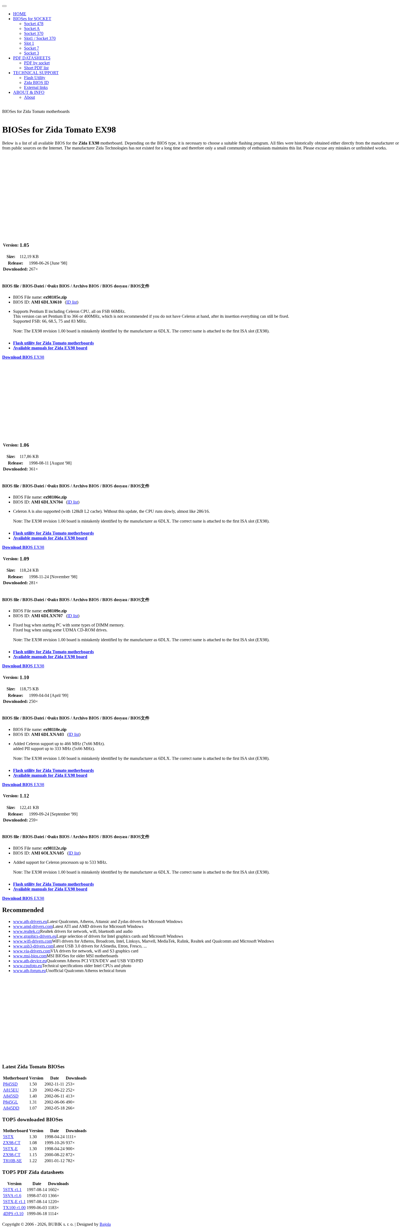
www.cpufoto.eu (27, 965)
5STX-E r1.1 (14, 1201)
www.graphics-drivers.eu (34, 936)
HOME (19, 13)
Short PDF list (36, 67)
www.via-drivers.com (31, 951)
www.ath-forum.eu (29, 970)
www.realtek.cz (26, 931)
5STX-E (10, 1148)
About (29, 97)
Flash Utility (34, 77)
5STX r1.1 (12, 1189)
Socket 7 (31, 48)
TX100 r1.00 (14, 1207)
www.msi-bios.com (30, 956)
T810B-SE (12, 1160)
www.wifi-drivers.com (32, 941)
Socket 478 (33, 23)
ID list (71, 302)
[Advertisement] (166, 193)
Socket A (32, 28)
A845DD (11, 1108)
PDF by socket (37, 63)
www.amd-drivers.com (33, 926)
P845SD (10, 1084)
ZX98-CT (11, 1142)
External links (36, 87)
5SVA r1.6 (12, 1195)
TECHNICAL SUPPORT (36, 72)
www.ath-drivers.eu (30, 921)
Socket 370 (33, 33)
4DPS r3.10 (13, 1213)
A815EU (11, 1090)
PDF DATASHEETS (31, 58)
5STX (8, 1136)
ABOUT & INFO (28, 92)
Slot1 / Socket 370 (40, 38)
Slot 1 (29, 43)
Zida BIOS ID (36, 82)
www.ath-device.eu (30, 960)
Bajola (105, 1224)
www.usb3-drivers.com (33, 946)
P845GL (10, 1102)
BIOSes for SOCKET (32, 18)
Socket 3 (31, 53)
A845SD (11, 1096)
